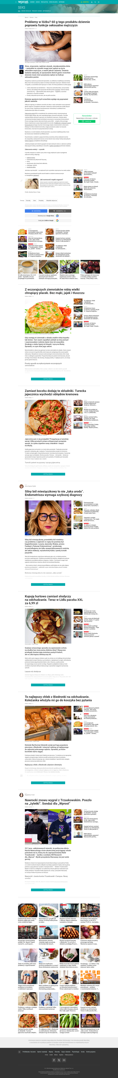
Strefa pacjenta (53, 2)
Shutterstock (44, 333)
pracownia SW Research (60, 881)
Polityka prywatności (69, 1054)
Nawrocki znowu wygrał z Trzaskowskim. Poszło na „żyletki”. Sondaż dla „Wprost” (58, 801)
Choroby (32, 2)
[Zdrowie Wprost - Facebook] (54, 1060)
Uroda (83, 1052)
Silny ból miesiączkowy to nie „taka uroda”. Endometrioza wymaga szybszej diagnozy (54, 493)
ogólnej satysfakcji (55, 145)
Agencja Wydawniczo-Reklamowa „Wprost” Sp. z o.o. (62, 1068)
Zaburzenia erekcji (30, 113)
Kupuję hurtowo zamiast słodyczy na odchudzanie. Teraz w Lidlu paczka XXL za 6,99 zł (54, 600)
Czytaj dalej (48, 379)
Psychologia (75, 1052)
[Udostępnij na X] (21, 72)
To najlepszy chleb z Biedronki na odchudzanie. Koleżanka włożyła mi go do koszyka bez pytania (58, 698)
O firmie (46, 1054)
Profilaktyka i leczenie (29, 1052)
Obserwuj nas (46, 216)
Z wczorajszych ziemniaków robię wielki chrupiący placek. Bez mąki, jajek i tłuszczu (54, 291)
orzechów (57, 89)
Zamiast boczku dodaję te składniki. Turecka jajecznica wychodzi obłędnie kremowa (55, 392)
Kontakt (51, 1054)
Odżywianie (61, 2)
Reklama (56, 1054)
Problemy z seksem (37, 11)
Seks (21, 7)
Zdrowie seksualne (26, 11)
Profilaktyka (44, 2)
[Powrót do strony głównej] (19, 1052)
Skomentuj (60, 211)
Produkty (41, 200)
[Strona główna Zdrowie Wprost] (23, 2)
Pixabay (36, 644)
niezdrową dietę (31, 167)
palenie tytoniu (31, 157)
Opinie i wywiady (42, 1052)
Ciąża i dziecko (65, 1052)
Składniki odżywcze (51, 200)
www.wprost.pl (61, 1074)
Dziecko (38, 2)
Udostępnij (37, 211)
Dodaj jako (45, 220)
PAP (43, 844)
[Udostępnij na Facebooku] (21, 67)
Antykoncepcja (47, 11)
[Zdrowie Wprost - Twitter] (59, 1060)
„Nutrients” (36, 175)
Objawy (51, 1052)
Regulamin (61, 1054)
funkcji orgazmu (29, 140)
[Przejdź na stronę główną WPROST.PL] (16, 2)
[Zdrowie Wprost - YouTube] (64, 1060)
